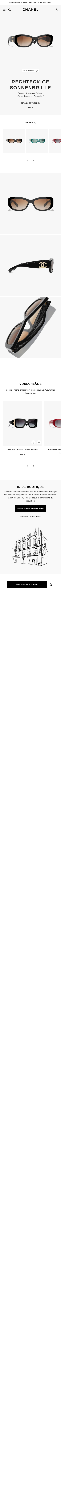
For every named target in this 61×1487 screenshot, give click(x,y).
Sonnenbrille (34, 650)
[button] (30, 9)
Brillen (21, 650)
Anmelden (8, 637)
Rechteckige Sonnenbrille (22, 450)
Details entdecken (30, 103)
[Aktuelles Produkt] (14, 141)
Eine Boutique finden (27, 584)
